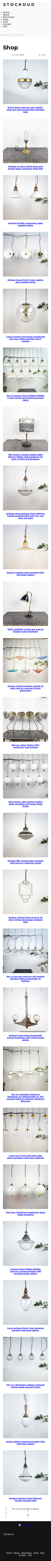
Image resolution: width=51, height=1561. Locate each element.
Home (6, 12)
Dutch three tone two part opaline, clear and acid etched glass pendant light (25, 109)
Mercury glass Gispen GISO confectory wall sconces (25, 746)
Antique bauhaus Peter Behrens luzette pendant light (25, 1499)
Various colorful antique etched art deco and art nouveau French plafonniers (25, 688)
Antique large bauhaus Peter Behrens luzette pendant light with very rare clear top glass (25, 516)
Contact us (8, 1534)
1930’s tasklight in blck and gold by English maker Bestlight (25, 630)
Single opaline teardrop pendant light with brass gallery (25, 1443)
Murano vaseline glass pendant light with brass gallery (25, 574)
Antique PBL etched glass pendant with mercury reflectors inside (25, 862)
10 (28, 1515)
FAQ (5, 26)
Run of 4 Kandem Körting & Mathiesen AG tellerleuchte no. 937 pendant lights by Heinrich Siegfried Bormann (25, 1097)
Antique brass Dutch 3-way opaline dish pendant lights (25, 281)
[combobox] (19, 55)
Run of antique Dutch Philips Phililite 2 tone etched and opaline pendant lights (25, 398)
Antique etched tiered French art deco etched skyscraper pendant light (25, 919)
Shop (5, 19)
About (6, 14)
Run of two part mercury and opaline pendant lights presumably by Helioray (25, 978)
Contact (7, 24)
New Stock (8, 17)
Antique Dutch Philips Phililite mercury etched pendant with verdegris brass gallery (25, 1271)
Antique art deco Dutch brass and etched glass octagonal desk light (25, 167)
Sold (5, 21)
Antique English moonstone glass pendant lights (25, 224)
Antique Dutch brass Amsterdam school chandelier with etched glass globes (25, 1037)
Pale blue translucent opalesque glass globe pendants (25, 1213)
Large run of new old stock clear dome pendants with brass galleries (25, 1157)
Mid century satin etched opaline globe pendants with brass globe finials (26, 804)
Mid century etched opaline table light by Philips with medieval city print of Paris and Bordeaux (25, 457)
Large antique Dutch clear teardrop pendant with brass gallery (25, 1329)
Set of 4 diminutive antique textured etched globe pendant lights (25, 1386)
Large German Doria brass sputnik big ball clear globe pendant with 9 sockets (25, 339)
